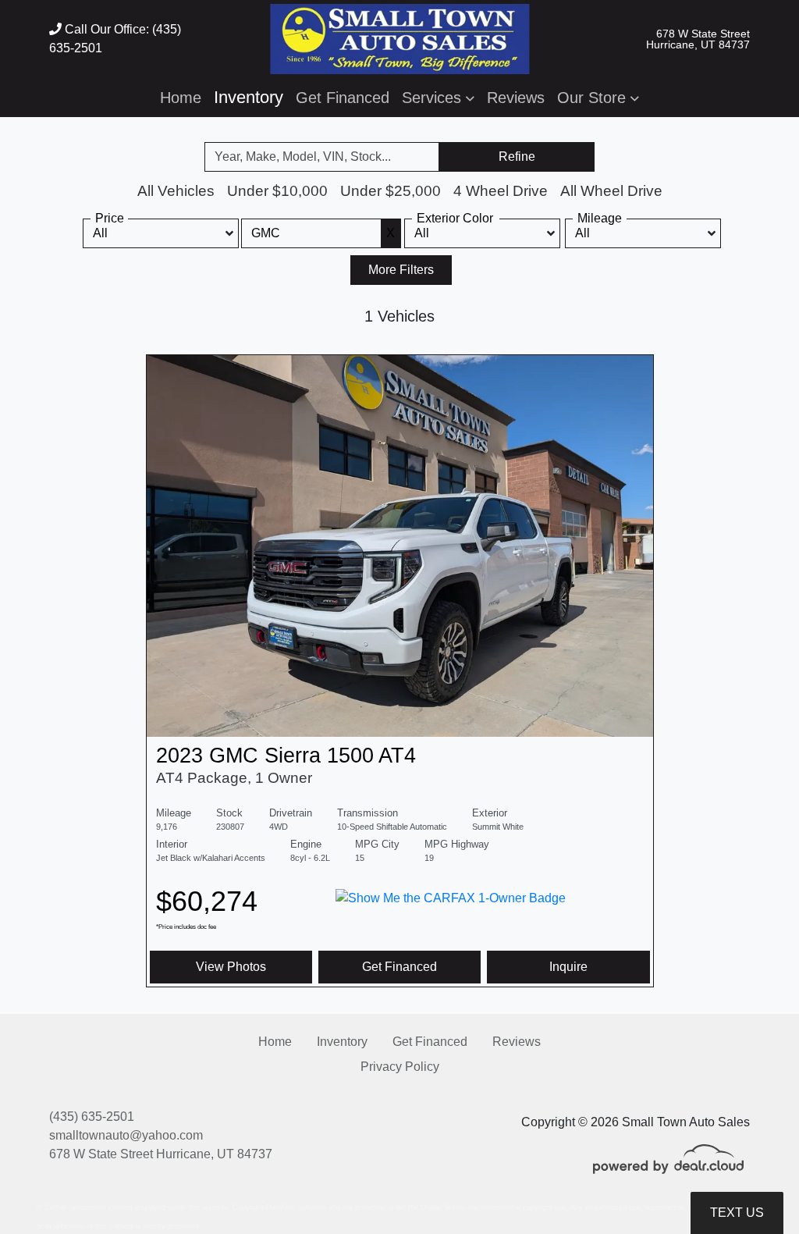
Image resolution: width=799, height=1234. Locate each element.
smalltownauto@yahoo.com (126, 1135)
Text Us (737, 1212)
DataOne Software (296, 1207)
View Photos (231, 966)
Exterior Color (455, 218)
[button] (438, 97)
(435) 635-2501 (91, 1116)
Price (109, 218)
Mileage (599, 218)
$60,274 (206, 907)
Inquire (568, 966)
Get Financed (399, 966)
